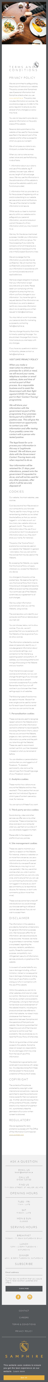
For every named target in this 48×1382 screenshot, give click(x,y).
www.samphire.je (16, 98)
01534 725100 (24, 1179)
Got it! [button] (24, 1378)
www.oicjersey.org (16, 1134)
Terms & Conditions (24, 1324)
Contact (24, 1310)
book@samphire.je (24, 1172)
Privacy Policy (24, 1331)
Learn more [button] (19, 1371)
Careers (24, 1317)
